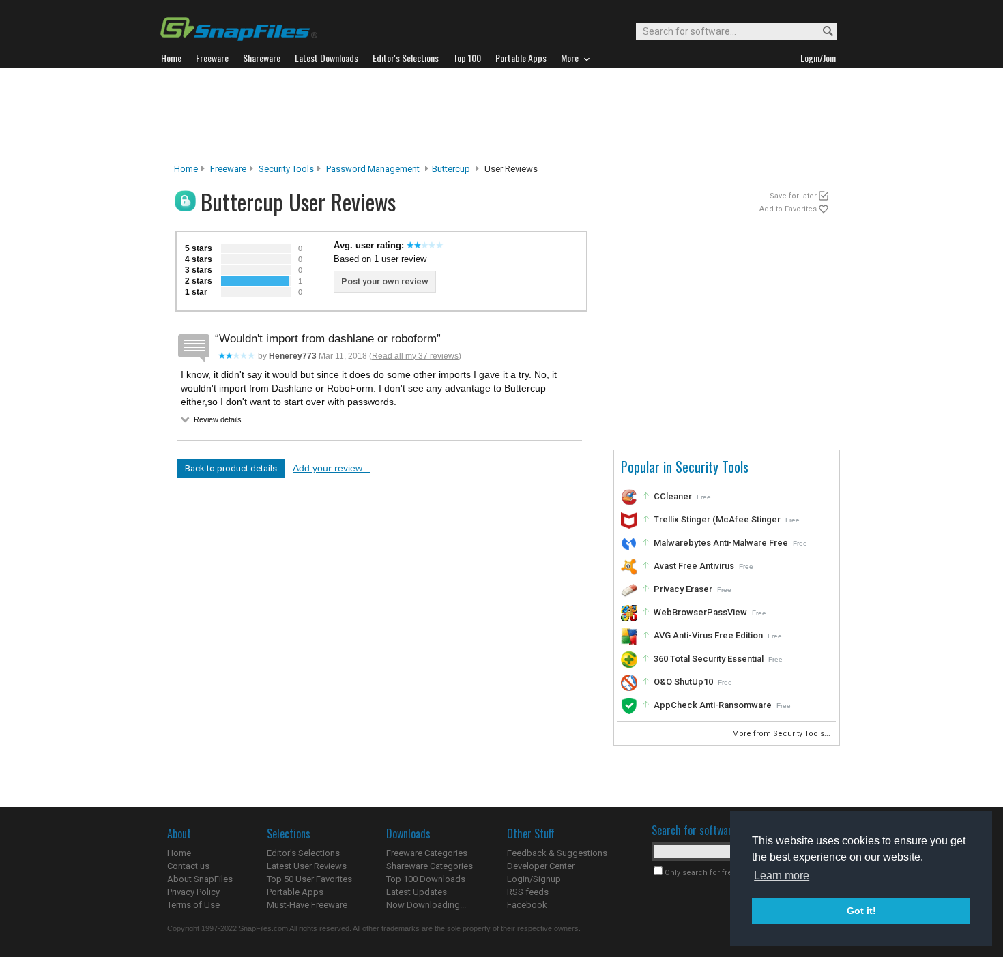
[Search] (822, 32)
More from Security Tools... (782, 733)
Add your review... (331, 467)
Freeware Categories (426, 853)
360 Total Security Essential (709, 658)
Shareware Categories (429, 866)
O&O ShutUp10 (683, 682)
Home (186, 169)
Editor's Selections (303, 853)
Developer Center (541, 866)
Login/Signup (534, 879)
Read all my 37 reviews (415, 356)
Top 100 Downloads (425, 879)
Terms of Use (193, 905)
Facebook (527, 905)
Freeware (228, 169)
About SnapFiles (200, 879)
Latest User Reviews (307, 866)
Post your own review (384, 281)
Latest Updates (416, 892)
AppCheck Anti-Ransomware (713, 705)
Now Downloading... (426, 905)
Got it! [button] (861, 910)
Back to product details (231, 468)
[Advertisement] (501, 115)
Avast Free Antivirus (694, 566)
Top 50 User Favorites (309, 879)
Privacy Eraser (683, 589)
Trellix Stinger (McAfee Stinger (717, 519)
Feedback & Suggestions (557, 853)
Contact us (188, 866)
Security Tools (286, 169)
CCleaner (673, 496)
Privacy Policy (193, 892)
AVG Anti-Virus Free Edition (708, 635)
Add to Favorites (788, 209)
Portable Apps (295, 892)
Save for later (793, 196)
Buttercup (451, 169)
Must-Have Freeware (307, 905)
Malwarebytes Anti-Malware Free (721, 543)
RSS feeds (528, 892)
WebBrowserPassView (700, 612)
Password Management (373, 169)
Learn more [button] (781, 875)
